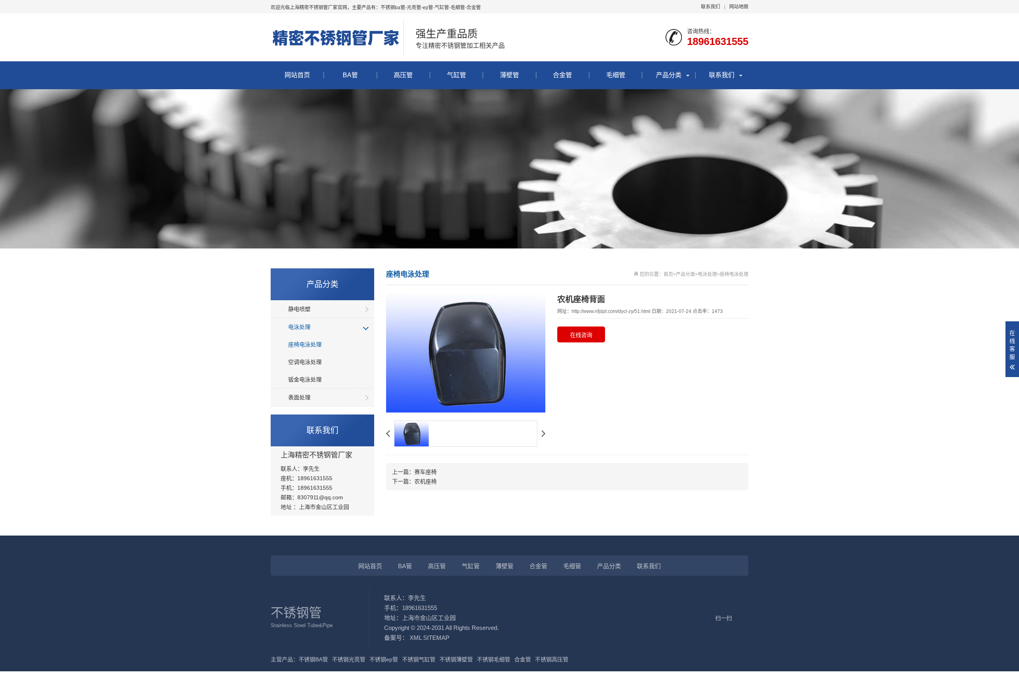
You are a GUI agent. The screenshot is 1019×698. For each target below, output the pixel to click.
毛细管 (615, 75)
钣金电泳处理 (305, 379)
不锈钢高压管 (551, 659)
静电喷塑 (299, 309)
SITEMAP (436, 637)
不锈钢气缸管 (418, 659)
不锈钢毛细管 (493, 659)
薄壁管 (509, 75)
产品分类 (668, 75)
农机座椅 (425, 481)
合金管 (562, 75)
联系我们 (710, 7)
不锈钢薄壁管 (456, 659)
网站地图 (738, 7)
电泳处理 (299, 327)
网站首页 (297, 75)
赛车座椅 (425, 472)
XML (416, 637)
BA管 (350, 75)
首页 (668, 274)
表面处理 (299, 397)
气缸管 (456, 75)
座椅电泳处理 (305, 344)
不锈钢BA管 (313, 659)
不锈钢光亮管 (348, 659)
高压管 (403, 75)
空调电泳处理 (305, 362)
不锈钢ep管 (383, 659)
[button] (390, 433)
